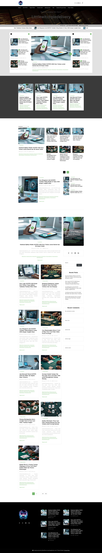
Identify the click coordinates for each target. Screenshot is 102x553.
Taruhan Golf (39, 7)
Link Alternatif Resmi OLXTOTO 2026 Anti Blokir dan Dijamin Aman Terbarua (74, 28)
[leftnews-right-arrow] (11, 34)
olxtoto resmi (68, 347)
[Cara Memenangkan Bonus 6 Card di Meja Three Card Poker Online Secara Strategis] (51, 318)
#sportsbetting (60, 69)
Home (19, 7)
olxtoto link (67, 329)
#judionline (45, 69)
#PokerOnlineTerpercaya (30, 436)
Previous (31, 54)
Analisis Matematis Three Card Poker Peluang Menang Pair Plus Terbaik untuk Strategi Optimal (51, 422)
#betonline (34, 69)
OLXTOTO (25, 7)
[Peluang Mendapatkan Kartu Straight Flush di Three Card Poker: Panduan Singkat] (15, 51)
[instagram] (76, 3)
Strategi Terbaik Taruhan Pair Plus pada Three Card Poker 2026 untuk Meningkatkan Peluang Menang (51, 376)
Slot (53, 7)
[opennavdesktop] (82, 3)
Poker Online (70, 7)
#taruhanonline (35, 70)
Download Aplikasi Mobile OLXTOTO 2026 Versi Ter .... (76, 179)
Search (66, 262)
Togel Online (32, 7)
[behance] (79, 3)
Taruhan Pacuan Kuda (61, 7)
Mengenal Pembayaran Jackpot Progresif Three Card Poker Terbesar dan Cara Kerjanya (78, 156)
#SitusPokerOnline (23, 484)
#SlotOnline (54, 69)
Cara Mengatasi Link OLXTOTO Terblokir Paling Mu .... (76, 193)
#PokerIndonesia (30, 435)
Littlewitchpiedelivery (51, 17)
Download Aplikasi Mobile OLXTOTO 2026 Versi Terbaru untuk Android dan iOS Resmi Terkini (24, 61)
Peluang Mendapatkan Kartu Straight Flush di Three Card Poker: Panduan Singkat (23, 50)
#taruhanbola (65, 69)
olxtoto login (67, 338)
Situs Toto (67, 320)
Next (70, 54)
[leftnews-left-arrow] (28, 34)
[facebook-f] (68, 253)
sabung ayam (47, 7)
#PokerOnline (22, 436)
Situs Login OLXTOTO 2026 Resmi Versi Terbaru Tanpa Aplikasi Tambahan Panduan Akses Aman (42, 100)
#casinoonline (40, 69)
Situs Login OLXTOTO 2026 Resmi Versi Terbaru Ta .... (76, 185)
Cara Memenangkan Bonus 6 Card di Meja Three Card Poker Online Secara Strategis (51, 332)
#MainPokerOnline (23, 435)
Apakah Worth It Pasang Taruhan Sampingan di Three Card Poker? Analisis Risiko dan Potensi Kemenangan (65, 157)
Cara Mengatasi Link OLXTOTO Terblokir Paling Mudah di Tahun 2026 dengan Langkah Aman (28, 28)
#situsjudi (50, 69)
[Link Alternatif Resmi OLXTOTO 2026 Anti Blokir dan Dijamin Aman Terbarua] (54, 28)
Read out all (41, 201)
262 (43, 493)
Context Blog (67, 550)
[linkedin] (78, 3)
